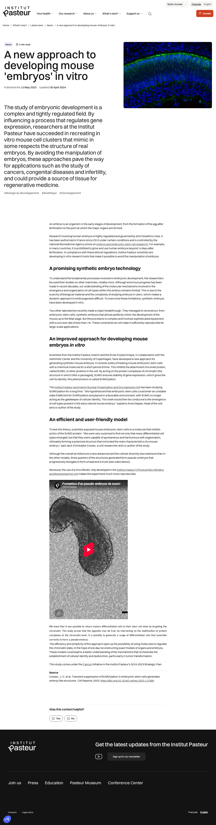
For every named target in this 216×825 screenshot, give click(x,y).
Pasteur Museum (85, 782)
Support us (133, 13)
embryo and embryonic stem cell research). (122, 244)
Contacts (12, 812)
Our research (67, 13)
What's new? (110, 13)
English (207, 4)
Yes (58, 718)
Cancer (87, 664)
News (50, 25)
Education (54, 782)
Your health (43, 13)
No (73, 718)
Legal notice (27, 812)
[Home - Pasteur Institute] (17, 11)
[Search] (150, 14)
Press (33, 782)
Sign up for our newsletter (126, 756)
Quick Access (174, 4)
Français (196, 4)
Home (6, 25)
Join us (14, 782)
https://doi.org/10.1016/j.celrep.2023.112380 (127, 680)
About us (88, 13)
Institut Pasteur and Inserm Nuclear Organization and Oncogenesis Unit (97, 387)
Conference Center (125, 782)
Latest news (36, 25)
